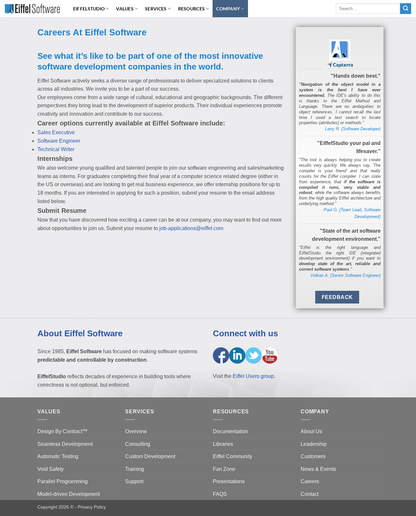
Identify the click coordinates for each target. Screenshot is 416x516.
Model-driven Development (68, 494)
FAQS (220, 494)
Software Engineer (58, 141)
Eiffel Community (232, 456)
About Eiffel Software (80, 333)
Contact (309, 494)
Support (134, 481)
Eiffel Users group (253, 376)
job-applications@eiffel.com (191, 228)
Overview (136, 431)
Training (134, 469)
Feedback (337, 297)
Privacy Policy (92, 507)
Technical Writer (55, 149)
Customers (313, 456)
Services (155, 8)
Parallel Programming (62, 481)
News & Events (318, 469)
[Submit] (405, 8)
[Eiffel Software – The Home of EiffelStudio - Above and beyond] (32, 8)
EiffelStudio (89, 8)
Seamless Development (65, 444)
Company (228, 8)
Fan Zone (224, 469)
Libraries (223, 444)
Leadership (314, 444)
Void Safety (50, 469)
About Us (311, 431)
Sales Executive (56, 132)
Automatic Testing (57, 456)
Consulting (137, 444)
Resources (191, 8)
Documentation (230, 431)
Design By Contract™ (62, 431)
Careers (310, 481)
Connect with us (245, 333)
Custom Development (150, 456)
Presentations (229, 481)
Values (125, 8)
